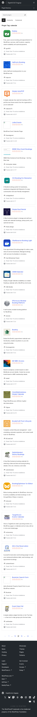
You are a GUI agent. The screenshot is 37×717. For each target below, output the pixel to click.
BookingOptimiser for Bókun (22, 483)
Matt (4, 679)
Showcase (22, 646)
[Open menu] (34, 2)
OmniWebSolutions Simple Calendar (19, 393)
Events (21, 664)
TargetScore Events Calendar (18, 516)
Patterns (22, 655)
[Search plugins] (25, 15)
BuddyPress (6, 685)
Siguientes (32, 636)
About (4, 646)
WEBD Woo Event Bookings (22, 149)
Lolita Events (17, 122)
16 (15, 636)
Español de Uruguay (12, 693)
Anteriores (5, 636)
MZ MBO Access (18, 361)
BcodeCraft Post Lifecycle (21, 421)
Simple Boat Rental (19, 209)
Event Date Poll (17, 606)
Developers (5, 667)
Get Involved (23, 661)
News (3, 649)
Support (4, 664)
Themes (21, 649)
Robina (14, 31)
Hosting (4, 652)
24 (28, 636)
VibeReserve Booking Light (22, 240)
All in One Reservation (20, 546)
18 (21, 636)
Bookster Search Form (20, 577)
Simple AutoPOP (18, 91)
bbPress (5, 682)
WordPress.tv (7, 670)
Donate (22, 667)
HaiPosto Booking (18, 62)
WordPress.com (7, 676)
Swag (22, 670)
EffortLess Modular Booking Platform (19, 302)
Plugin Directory (6, 8)
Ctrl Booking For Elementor (22, 178)
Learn (3, 661)
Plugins (21, 652)
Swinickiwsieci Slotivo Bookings (18, 453)
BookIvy (15, 330)
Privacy (4, 655)
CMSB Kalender (17, 272)
